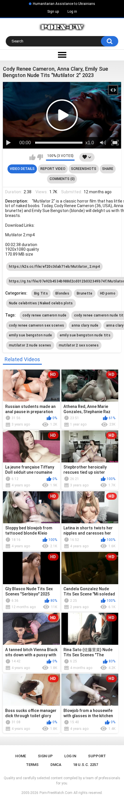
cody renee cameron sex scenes (36, 325)
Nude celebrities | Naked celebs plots (41, 303)
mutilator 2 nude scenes (30, 345)
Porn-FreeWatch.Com (56, 793)
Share (107, 169)
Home (20, 756)
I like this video (32, 157)
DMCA (55, 764)
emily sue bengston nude (30, 335)
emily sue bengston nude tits (85, 335)
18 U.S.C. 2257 (85, 764)
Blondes (62, 293)
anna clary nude (85, 325)
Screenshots (83, 169)
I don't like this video (40, 157)
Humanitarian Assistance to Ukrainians (64, 4)
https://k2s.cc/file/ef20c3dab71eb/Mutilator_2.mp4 (54, 267)
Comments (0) (62, 179)
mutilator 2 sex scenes (79, 345)
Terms (32, 764)
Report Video (52, 169)
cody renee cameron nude (44, 315)
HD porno (107, 293)
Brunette (84, 293)
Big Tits (41, 293)
